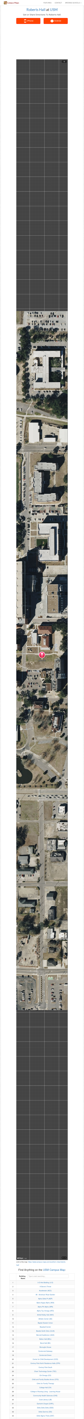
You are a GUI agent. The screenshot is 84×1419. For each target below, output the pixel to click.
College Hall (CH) (45, 1387)
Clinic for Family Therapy (45, 1383)
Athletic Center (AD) (45, 1319)
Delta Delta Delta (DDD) (45, 1408)
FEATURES (47, 3)
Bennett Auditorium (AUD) (45, 1335)
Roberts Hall (36, 9)
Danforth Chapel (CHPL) (45, 1404)
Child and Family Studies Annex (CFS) (45, 1379)
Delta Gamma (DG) (45, 1412)
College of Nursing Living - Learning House (45, 1391)
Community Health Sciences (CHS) (45, 1395)
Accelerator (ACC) (45, 1290)
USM (54, 9)
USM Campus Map (54, 1270)
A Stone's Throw (45, 1286)
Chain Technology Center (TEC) (45, 1371)
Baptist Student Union (45, 1323)
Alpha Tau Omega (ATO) (45, 1311)
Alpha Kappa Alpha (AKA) (45, 1303)
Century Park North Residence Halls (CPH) (45, 1363)
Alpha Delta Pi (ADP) (45, 1299)
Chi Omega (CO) (45, 1375)
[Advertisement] (49, 41)
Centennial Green (45, 1355)
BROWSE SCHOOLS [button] (72, 3)
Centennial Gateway (45, 1351)
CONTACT (58, 3)
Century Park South (45, 1367)
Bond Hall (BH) (45, 1343)
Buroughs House (45, 1347)
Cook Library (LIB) (45, 1399)
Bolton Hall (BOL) (45, 1339)
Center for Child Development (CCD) (45, 1359)
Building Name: (22, 1277)
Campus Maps (13, 3)
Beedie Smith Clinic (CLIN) (45, 1331)
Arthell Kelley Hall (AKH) (45, 1315)
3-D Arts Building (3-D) (45, 1282)
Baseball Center (45, 1327)
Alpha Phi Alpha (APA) (45, 1307)
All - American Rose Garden (45, 1294)
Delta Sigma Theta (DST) (45, 1416)
